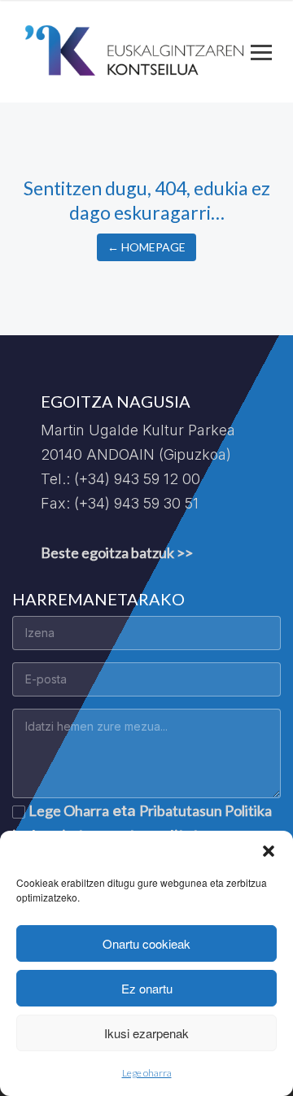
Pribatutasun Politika (205, 810)
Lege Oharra (68, 810)
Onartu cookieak (146, 943)
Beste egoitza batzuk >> (117, 552)
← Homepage (146, 247)
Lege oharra (147, 1073)
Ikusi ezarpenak (146, 1032)
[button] (268, 851)
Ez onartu (147, 988)
